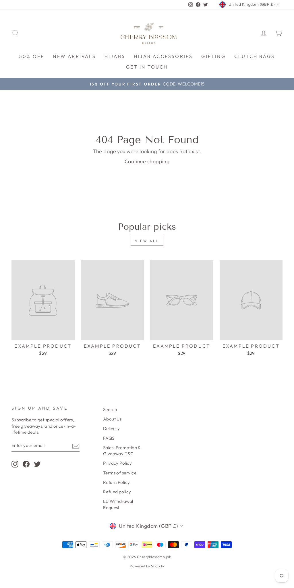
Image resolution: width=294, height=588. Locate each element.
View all (147, 241)
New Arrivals (74, 56)
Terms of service (119, 473)
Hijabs (115, 56)
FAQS (109, 438)
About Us (112, 419)
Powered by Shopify (147, 566)
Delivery (111, 428)
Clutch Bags (254, 56)
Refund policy (117, 491)
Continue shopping (147, 161)
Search (110, 409)
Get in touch (147, 67)
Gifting (213, 56)
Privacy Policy (117, 463)
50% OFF (31, 56)
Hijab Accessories (163, 56)
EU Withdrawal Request (118, 504)
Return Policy (116, 482)
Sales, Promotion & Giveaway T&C (122, 450)
